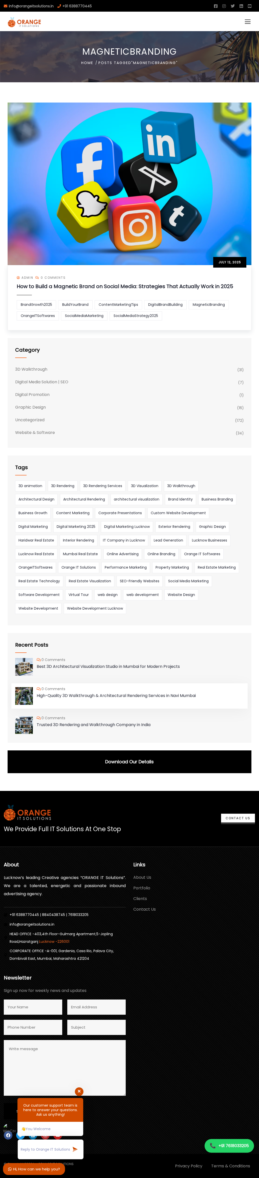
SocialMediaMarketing (84, 315)
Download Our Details (129, 761)
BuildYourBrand (75, 304)
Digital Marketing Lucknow (127, 526)
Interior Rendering (78, 540)
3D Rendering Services (102, 485)
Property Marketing (172, 567)
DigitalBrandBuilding (165, 304)
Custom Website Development (178, 512)
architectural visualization (136, 499)
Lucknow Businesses (209, 540)
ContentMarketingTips (118, 304)
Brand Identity (180, 499)
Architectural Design (36, 499)
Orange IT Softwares (202, 553)
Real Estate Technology (39, 581)
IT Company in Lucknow (124, 540)
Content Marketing (73, 512)
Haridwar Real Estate (36, 540)
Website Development (38, 608)
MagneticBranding (209, 304)
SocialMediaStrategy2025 (136, 315)
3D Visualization (144, 485)
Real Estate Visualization (90, 581)
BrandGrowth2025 (36, 304)
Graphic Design (30, 407)
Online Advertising (123, 553)
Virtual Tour (79, 594)
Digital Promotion (32, 394)
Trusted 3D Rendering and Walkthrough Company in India (93, 725)
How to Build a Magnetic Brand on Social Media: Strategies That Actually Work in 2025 (125, 286)
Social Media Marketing (188, 581)
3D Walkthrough (31, 369)
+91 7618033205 (229, 1145)
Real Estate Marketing (217, 567)
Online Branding (161, 553)
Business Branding (217, 499)
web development (142, 594)
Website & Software (35, 432)
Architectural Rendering (84, 499)
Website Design (181, 594)
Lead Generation (168, 540)
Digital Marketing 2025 (76, 526)
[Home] (27, 813)
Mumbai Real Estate (80, 553)
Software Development (39, 594)
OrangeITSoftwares (38, 315)
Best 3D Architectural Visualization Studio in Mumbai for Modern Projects (108, 666)
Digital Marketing (33, 526)
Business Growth (32, 512)
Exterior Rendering (174, 526)
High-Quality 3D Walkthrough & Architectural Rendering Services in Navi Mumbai (116, 695)
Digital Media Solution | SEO (41, 382)
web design (108, 594)
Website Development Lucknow (95, 608)
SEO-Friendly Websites (139, 581)
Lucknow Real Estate (36, 553)
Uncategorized (30, 420)
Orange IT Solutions (78, 567)
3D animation (30, 485)
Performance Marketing (126, 567)
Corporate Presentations (120, 512)
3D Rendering (62, 485)
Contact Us (238, 818)
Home (87, 62)
